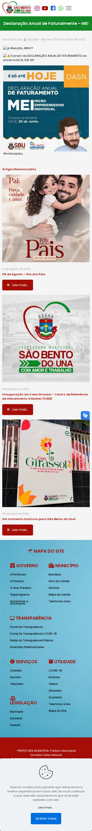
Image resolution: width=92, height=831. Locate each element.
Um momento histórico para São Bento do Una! (39, 519)
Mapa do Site (58, 711)
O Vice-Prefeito (20, 588)
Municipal (16, 711)
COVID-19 (55, 670)
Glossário (55, 690)
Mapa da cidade (60, 594)
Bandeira (55, 574)
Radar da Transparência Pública (31, 640)
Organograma (19, 594)
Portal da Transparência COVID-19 (33, 634)
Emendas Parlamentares (27, 647)
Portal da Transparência (26, 627)
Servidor (15, 677)
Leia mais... (46, 807)
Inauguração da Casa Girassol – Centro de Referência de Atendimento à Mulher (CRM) (45, 396)
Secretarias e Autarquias (19, 602)
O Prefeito (17, 581)
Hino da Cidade (59, 581)
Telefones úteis (60, 601)
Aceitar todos (46, 818)
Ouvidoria (55, 697)
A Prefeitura (18, 574)
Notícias (54, 677)
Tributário (16, 684)
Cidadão (16, 670)
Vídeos (53, 684)
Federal (15, 725)
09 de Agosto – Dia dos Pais (23, 274)
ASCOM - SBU (36, 39)
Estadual (16, 718)
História (54, 588)
